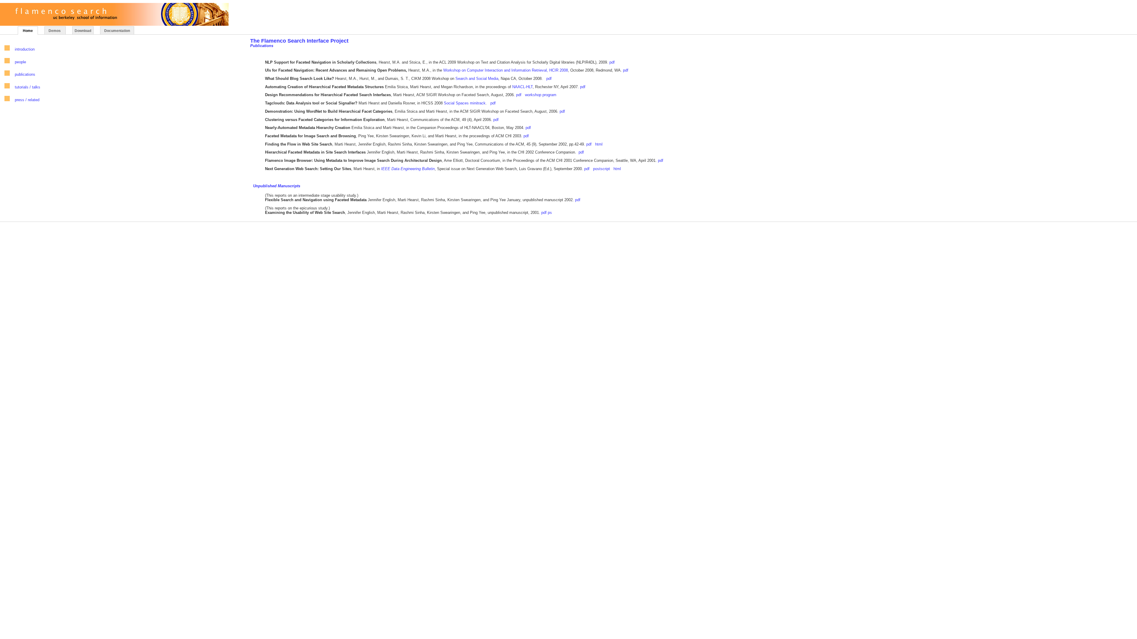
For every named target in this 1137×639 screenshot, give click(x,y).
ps (550, 212)
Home (28, 31)
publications (25, 74)
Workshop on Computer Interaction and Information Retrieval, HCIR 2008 (505, 70)
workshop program (540, 95)
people (20, 62)
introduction (25, 49)
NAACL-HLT (522, 87)
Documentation (117, 31)
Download (83, 31)
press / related (27, 100)
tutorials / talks (27, 87)
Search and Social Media (476, 78)
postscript (601, 169)
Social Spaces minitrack (465, 103)
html (599, 144)
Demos (55, 31)
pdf (612, 62)
